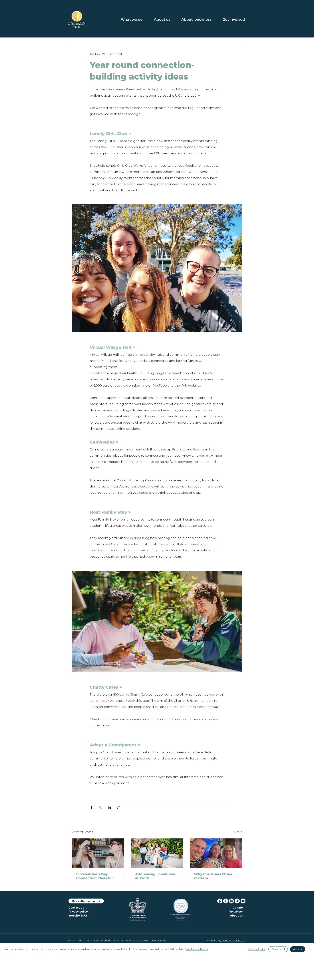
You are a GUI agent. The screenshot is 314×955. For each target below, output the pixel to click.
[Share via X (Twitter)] (100, 807)
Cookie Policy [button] (256, 949)
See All (238, 831)
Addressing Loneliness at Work (155, 876)
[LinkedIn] (231, 901)
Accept (297, 949)
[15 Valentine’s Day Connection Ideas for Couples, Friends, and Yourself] (98, 853)
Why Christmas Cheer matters (213, 876)
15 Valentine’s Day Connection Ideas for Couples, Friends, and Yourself (95, 876)
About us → (238, 915)
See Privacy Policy (196, 949)
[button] (134, 19)
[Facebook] (219, 901)
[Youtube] (243, 901)
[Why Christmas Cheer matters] (216, 853)
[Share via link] (118, 807)
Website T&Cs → (80, 915)
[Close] (309, 949)
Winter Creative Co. (234, 940)
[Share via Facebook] (91, 807)
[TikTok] (237, 901)
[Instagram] (225, 901)
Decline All (278, 949)
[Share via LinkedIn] (109, 807)
